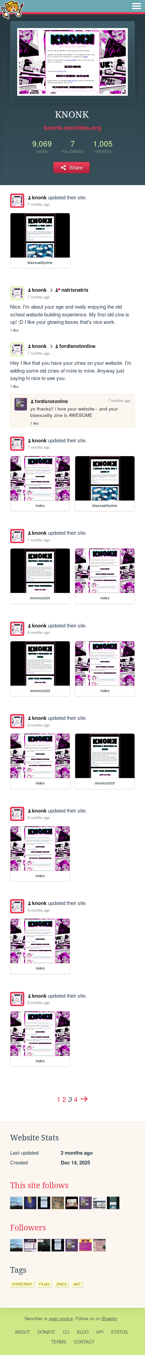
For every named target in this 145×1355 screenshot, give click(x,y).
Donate (46, 1332)
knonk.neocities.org (72, 127)
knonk (39, 197)
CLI (66, 1332)
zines (61, 1284)
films (44, 1284)
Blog (83, 1332)
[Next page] (84, 1099)
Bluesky (109, 1318)
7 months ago (39, 204)
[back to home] (12, 9)
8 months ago (39, 632)
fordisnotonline (77, 346)
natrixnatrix (74, 289)
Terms (58, 1341)
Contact (84, 1341)
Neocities (34, 1318)
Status (119, 1332)
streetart (22, 1284)
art (77, 1284)
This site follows (39, 1185)
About (22, 1332)
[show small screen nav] (136, 6)
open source (61, 1318)
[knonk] (17, 200)
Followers (28, 1227)
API (100, 1332)
